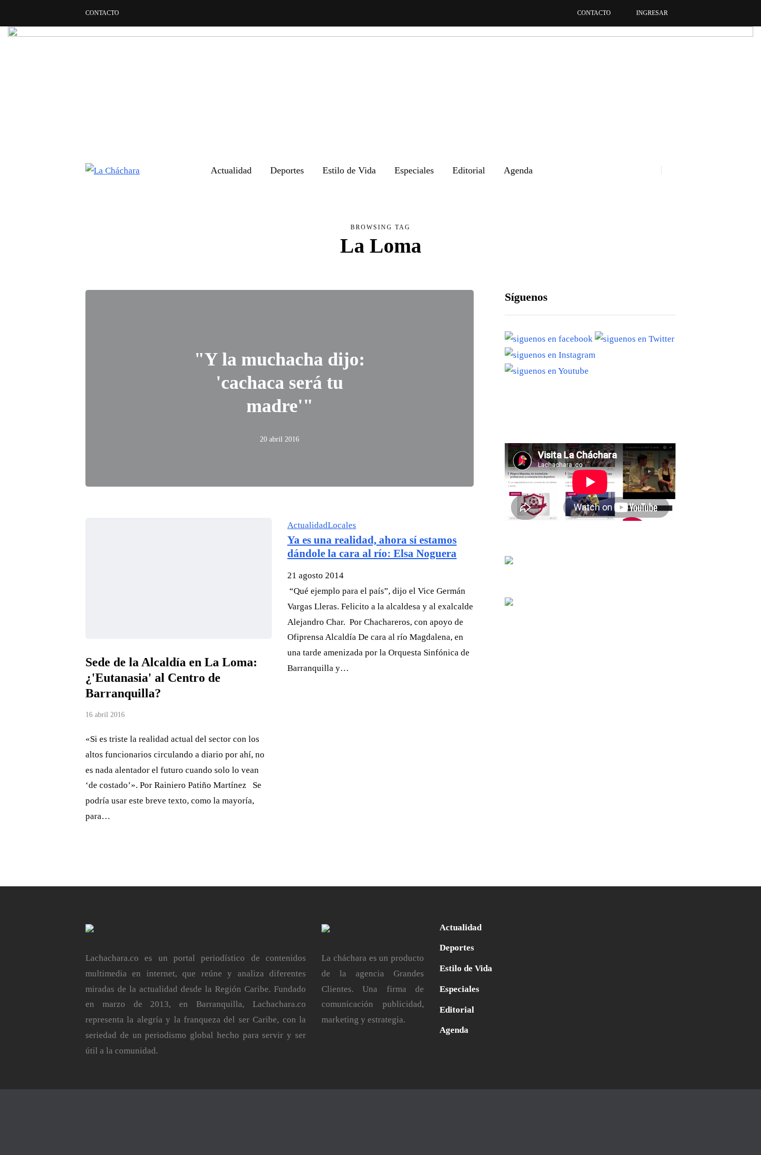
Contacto (102, 13)
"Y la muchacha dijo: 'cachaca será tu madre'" (279, 382)
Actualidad (231, 170)
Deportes (287, 170)
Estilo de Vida (349, 170)
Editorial (468, 170)
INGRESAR (652, 13)
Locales (342, 525)
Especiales (414, 170)
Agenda (518, 170)
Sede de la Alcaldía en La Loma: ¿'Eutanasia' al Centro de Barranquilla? (171, 677)
